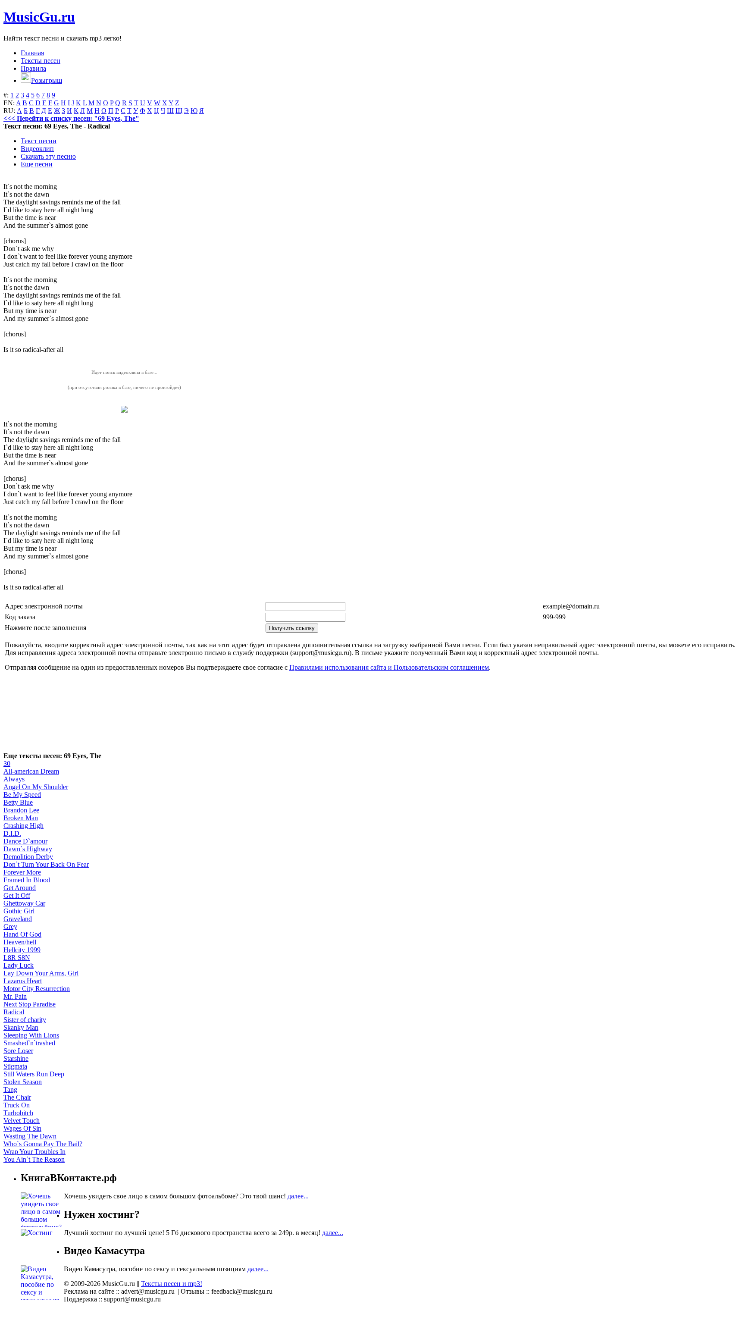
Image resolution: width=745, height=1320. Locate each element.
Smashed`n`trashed (29, 1043)
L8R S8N (16, 957)
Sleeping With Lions (31, 1035)
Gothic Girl (18, 911)
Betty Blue (18, 802)
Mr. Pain (15, 996)
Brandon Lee (21, 810)
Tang (10, 1089)
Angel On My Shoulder (35, 786)
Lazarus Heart (22, 981)
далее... (298, 1196)
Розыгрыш (46, 80)
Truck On (16, 1105)
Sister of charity (24, 1019)
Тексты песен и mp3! (171, 1283)
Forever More (22, 872)
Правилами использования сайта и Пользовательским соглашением (389, 667)
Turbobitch (18, 1112)
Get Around (19, 887)
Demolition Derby (28, 856)
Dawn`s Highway (27, 849)
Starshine (15, 1058)
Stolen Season (22, 1081)
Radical (13, 1012)
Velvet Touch (21, 1120)
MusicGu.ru (39, 17)
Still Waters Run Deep (33, 1074)
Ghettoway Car (24, 903)
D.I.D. (12, 833)
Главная (32, 52)
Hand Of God (22, 934)
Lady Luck (18, 965)
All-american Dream (31, 771)
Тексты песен (40, 60)
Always (14, 779)
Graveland (17, 918)
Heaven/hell (19, 942)
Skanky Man (20, 1027)
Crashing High (23, 825)
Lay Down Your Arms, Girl (40, 973)
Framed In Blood (26, 880)
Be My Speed (22, 794)
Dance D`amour (25, 841)
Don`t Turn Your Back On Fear (46, 864)
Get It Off (16, 895)
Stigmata (15, 1066)
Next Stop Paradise (29, 1004)
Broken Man (20, 817)
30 (6, 763)
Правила (33, 68)
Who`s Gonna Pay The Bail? (42, 1144)
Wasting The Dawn (29, 1136)
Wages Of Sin (22, 1128)
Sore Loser (18, 1050)
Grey (10, 926)
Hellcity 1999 (22, 949)
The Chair (17, 1097)
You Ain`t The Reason (34, 1159)
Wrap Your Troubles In (34, 1151)
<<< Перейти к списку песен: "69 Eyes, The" (71, 118)
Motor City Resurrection (36, 988)
